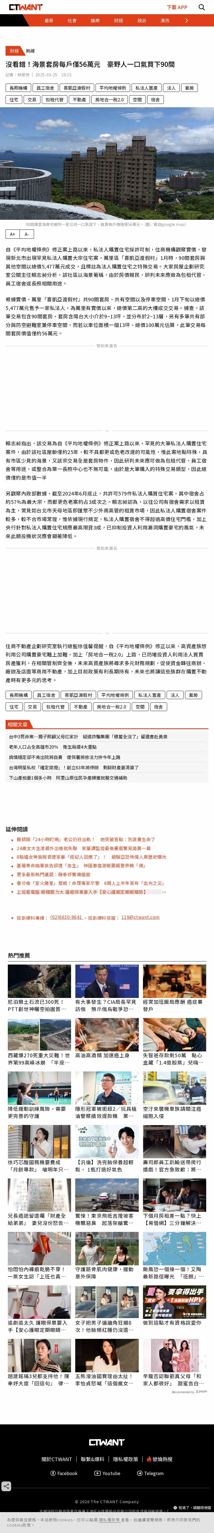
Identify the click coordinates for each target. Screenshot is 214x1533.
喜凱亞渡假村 (77, 87)
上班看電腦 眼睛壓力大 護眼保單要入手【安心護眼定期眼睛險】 (82, 891)
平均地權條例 (112, 87)
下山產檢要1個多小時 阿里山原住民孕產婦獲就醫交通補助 (68, 777)
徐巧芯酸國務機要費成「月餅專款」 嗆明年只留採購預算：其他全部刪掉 (38, 1165)
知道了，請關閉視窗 (195, 1507)
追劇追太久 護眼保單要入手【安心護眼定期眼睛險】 (39, 1326)
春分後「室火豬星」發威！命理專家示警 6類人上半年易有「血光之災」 (92, 883)
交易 (32, 99)
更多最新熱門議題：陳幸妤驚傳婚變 (53, 874)
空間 (137, 99)
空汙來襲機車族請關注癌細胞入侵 (172, 1112)
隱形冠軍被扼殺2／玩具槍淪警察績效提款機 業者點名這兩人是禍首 (106, 1112)
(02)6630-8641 (66, 917)
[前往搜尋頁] (202, 7)
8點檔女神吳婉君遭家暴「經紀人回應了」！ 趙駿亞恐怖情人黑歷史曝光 (92, 856)
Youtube (111, 1473)
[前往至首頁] (26, 7)
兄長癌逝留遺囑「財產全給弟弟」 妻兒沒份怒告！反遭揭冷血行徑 (38, 1219)
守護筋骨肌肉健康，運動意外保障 (104, 1272)
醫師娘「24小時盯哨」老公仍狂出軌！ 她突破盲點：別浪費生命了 (86, 839)
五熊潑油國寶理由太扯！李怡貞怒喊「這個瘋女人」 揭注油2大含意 (107, 1379)
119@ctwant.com (140, 917)
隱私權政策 (110, 1519)
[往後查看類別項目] (183, 20)
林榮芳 (24, 74)
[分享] (6, 1486)
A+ (12, 234)
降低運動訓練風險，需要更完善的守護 (37, 1112)
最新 (49, 20)
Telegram (154, 1473)
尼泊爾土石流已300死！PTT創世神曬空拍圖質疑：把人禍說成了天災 (36, 1005)
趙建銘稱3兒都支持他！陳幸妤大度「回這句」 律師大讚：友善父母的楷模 (38, 1379)
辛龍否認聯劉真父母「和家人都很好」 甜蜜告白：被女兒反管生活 (173, 1379)
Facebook (67, 1473)
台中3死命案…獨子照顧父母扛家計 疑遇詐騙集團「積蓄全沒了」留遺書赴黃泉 (88, 736)
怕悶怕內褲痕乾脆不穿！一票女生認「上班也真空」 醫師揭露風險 (39, 1272)
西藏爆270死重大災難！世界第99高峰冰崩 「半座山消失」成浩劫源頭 (39, 1058)
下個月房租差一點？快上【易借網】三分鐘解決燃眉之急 (172, 1219)
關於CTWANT (57, 1459)
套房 (189, 87)
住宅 (13, 99)
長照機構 (18, 87)
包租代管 (55, 99)
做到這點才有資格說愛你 (172, 1322)
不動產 (79, 99)
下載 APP (177, 7)
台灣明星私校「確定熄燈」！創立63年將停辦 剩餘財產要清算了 (74, 767)
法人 (171, 87)
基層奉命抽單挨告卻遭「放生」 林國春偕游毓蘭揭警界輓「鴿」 (82, 865)
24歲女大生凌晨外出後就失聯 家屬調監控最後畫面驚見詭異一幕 (84, 848)
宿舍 (155, 99)
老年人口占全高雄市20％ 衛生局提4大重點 (53, 746)
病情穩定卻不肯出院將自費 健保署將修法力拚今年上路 (64, 757)
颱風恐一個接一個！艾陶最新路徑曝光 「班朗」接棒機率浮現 (173, 1272)
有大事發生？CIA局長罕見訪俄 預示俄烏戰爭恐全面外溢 (106, 1005)
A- (27, 234)
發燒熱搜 (161, 1459)
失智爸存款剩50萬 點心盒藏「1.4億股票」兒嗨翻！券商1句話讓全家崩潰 (174, 1058)
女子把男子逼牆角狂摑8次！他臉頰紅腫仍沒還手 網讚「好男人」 (107, 1326)
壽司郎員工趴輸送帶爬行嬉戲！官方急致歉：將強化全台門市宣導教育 (172, 1165)
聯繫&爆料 (92, 1459)
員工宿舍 (45, 87)
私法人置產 (146, 87)
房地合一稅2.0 (109, 99)
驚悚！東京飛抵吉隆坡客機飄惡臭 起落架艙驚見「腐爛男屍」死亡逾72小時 (105, 1219)
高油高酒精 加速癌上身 (102, 1055)
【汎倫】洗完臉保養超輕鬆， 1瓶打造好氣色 (104, 1165)
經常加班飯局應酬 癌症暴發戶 (173, 1005)
